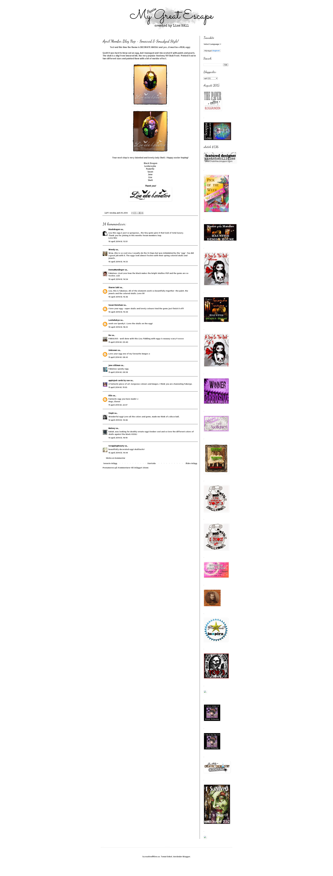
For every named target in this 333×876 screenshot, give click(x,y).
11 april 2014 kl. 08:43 (118, 357)
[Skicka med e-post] (132, 213)
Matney (111, 428)
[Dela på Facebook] (140, 213)
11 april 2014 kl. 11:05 (117, 387)
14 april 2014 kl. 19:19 (117, 438)
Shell (150, 180)
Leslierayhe (150, 166)
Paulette (150, 168)
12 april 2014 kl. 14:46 (118, 420)
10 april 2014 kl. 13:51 (117, 241)
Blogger (186, 856)
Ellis (110, 395)
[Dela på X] (137, 213)
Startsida (151, 463)
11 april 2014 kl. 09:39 (118, 372)
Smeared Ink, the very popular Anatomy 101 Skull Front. (153, 55)
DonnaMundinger (116, 270)
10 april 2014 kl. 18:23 (118, 327)
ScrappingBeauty (116, 446)
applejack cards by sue (119, 380)
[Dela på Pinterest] (142, 213)
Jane (150, 174)
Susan (150, 171)
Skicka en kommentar (115, 458)
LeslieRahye (114, 320)
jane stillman (114, 365)
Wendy (111, 249)
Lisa (150, 177)
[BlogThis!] (135, 213)
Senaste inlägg (110, 463)
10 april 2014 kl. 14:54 (118, 279)
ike (109, 335)
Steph (111, 413)
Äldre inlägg (191, 463)
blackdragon (114, 229)
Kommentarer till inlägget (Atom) (133, 468)
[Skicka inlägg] (105, 213)
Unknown (112, 350)
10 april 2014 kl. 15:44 (118, 312)
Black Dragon (150, 163)
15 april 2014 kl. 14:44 (118, 453)
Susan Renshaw (115, 305)
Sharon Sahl (113, 287)
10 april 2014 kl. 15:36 (118, 297)
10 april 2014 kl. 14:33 (118, 261)
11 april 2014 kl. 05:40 (118, 342)
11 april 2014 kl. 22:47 (117, 405)
